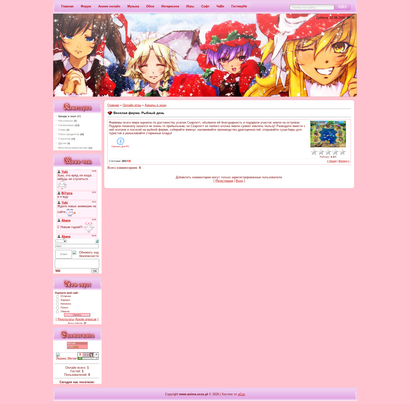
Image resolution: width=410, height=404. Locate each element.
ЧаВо (220, 6)
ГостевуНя (239, 6)
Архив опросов (86, 319)
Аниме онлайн (109, 6)
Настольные (65, 120)
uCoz (241, 394)
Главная (67, 6)
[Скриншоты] (328, 134)
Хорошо (65, 299)
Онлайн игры (132, 105)
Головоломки (66, 125)
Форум (86, 6)
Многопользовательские (73, 147)
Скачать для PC (120, 146)
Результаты (66, 319)
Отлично (66, 296)
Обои (150, 6)
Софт (205, 6)
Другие (62, 143)
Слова (62, 129)
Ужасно (65, 311)
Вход (239, 181)
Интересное (170, 6)
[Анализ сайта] (88, 358)
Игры (190, 6)
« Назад (331, 161)
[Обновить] (97, 241)
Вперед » (344, 161)
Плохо (64, 307)
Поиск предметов (68, 134)
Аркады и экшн (67, 116)
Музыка (133, 6)
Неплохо (66, 303)
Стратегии (64, 138)
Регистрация (224, 181)
